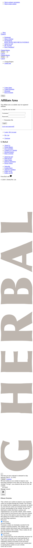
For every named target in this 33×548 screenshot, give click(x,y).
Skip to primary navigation (12, 2)
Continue (9, 479)
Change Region (5, 50)
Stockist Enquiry (9, 152)
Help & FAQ (8, 158)
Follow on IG (8, 171)
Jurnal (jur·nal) (8, 156)
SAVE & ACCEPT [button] (6, 546)
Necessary (6, 521)
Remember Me (8, 120)
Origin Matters (8, 147)
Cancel (3, 53)
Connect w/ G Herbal (10, 150)
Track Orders (8, 160)
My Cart (6, 135)
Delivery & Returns (10, 161)
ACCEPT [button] (5, 487)
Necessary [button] (4, 520)
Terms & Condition (10, 169)
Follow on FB (8, 173)
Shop (4, 32)
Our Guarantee (8, 148)
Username (5, 113)
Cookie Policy (8, 168)
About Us (7, 145)
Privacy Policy (8, 163)
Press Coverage (8, 153)
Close (2, 95)
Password (5, 116)
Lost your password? (8, 126)
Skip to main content (10, 4)
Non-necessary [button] (5, 533)
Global (3, 34)
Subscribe (7, 166)
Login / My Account (10, 132)
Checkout (7, 138)
